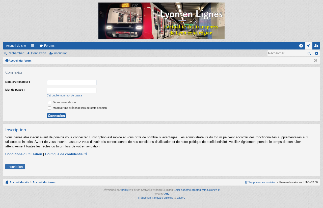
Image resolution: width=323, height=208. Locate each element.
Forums (49, 45)
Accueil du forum (20, 60)
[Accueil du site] (161, 21)
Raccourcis (34, 46)
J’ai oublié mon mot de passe (64, 95)
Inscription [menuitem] (317, 46)
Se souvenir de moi (64, 102)
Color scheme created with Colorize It (197, 189)
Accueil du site (16, 45)
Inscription (60, 53)
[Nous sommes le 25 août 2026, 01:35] (315, 60)
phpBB (125, 189)
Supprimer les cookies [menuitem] (262, 182)
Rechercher (16, 53)
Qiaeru (181, 197)
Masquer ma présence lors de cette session (79, 107)
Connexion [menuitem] (309, 46)
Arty (166, 193)
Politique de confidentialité (66, 154)
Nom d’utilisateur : (17, 81)
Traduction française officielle (155, 197)
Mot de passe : (15, 89)
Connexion (38, 53)
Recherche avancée (316, 53)
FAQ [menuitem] (303, 46)
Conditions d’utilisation (23, 154)
